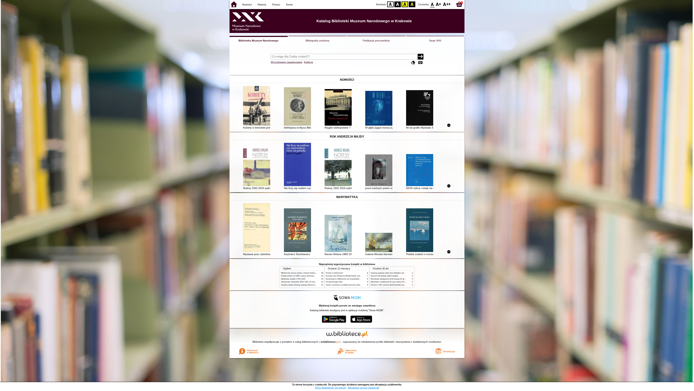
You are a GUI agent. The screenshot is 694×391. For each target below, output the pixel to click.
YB (405, 4)
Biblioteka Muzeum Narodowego (259, 40)
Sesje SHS (435, 40)
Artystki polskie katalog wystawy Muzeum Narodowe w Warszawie (308, 285)
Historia (262, 4)
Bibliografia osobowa (317, 40)
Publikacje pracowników (376, 40)
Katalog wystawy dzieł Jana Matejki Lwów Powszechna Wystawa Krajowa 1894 (403, 273)
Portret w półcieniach (334, 273)
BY (412, 4)
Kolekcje (308, 62)
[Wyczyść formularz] (413, 62)
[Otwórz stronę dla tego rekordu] (257, 106)
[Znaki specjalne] (420, 62)
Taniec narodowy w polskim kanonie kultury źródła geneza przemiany (354, 285)
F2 (447, 4)
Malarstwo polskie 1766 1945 (293, 279)
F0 (432, 4)
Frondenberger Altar (334, 282)
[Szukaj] (420, 57)
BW (397, 4)
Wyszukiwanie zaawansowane (286, 62)
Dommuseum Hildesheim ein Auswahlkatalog (344, 279)
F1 (438, 4)
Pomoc (276, 4)
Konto (289, 4)
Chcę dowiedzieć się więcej (330, 387)
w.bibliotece (330, 341)
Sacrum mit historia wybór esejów (384, 276)
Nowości (247, 4)
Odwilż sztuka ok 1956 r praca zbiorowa (297, 276)
